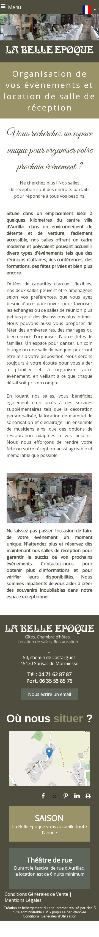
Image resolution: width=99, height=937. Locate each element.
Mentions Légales (23, 900)
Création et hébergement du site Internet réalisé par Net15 (50, 908)
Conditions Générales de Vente (36, 894)
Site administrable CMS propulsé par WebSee (49, 912)
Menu (14, 7)
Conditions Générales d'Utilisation (49, 916)
